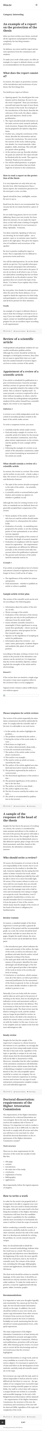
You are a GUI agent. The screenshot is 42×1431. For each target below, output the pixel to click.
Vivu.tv (7, 5)
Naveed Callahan (20, 331)
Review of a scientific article (18, 340)
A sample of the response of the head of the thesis (20, 817)
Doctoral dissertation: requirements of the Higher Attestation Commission (19, 1104)
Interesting (32, 331)
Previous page (2, 1422)
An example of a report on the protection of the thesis (20, 27)
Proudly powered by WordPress (13, 1427)
